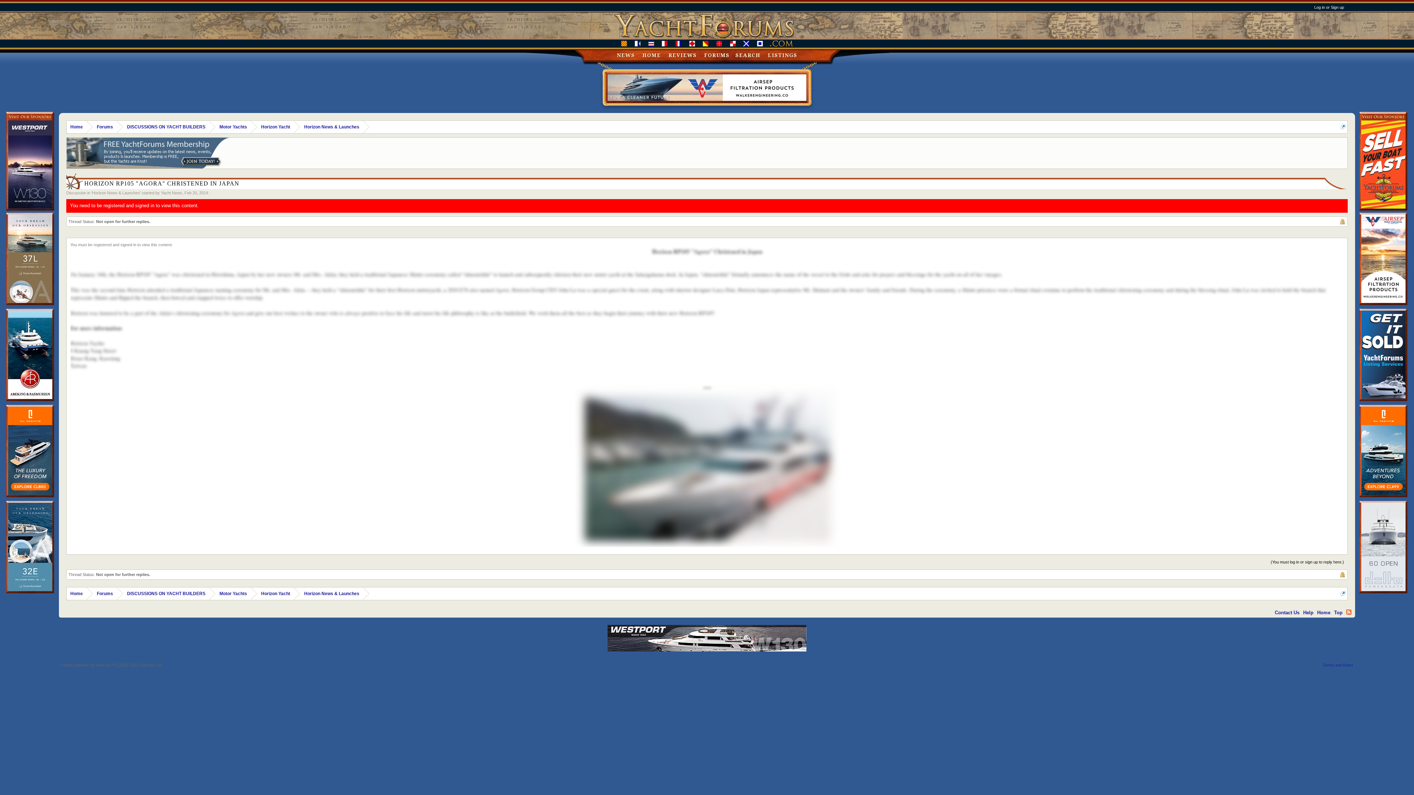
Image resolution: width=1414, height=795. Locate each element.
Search (747, 55)
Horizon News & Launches (116, 193)
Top (1338, 612)
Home (651, 55)
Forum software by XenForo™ (112, 665)
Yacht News (171, 193)
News (626, 55)
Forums (716, 55)
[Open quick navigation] (1343, 126)
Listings (782, 55)
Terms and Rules (1338, 665)
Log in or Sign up (1329, 7)
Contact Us (1287, 612)
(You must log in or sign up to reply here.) (1307, 562)
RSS (1348, 612)
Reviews (682, 55)
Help (1308, 612)
